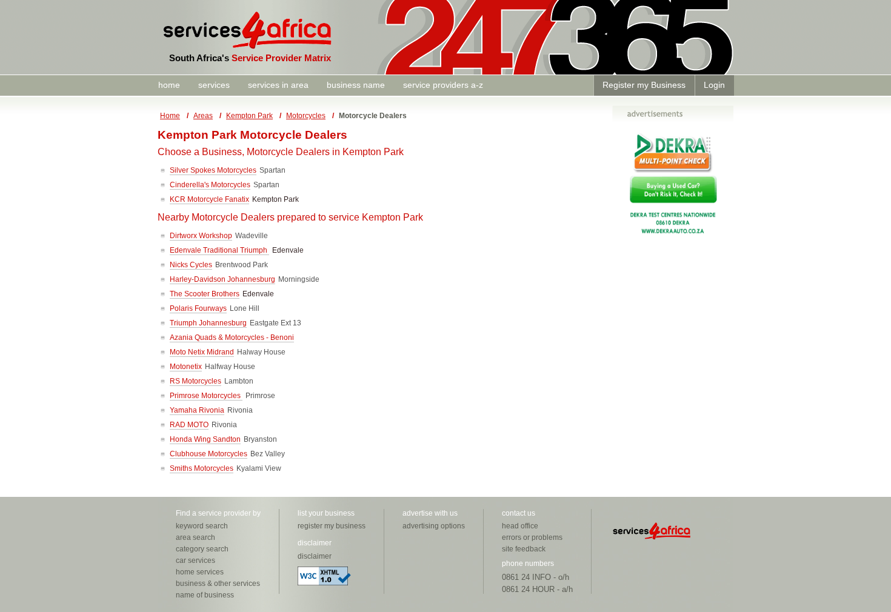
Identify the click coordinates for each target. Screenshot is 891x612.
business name (356, 85)
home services (200, 572)
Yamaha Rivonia (197, 410)
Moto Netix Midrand (202, 352)
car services (195, 560)
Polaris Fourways (198, 308)
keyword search (202, 526)
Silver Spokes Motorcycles (213, 170)
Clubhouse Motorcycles (208, 454)
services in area (278, 85)
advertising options (433, 526)
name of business (205, 595)
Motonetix (186, 366)
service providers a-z (443, 85)
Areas (203, 115)
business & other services (218, 583)
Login (714, 85)
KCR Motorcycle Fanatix (209, 199)
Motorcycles (305, 115)
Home (170, 115)
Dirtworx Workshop (201, 235)
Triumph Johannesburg (208, 323)
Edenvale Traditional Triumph (219, 250)
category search (202, 549)
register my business (331, 526)
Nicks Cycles (191, 265)
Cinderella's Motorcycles (210, 185)
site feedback (524, 549)
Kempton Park (249, 115)
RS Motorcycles (195, 381)
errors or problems (532, 537)
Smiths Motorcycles (201, 468)
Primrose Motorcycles (206, 395)
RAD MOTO (189, 425)
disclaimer (315, 556)
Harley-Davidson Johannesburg (222, 279)
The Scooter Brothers (204, 294)
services (214, 85)
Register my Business (644, 85)
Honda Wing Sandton (205, 439)
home (169, 85)
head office (520, 526)
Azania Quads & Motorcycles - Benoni (232, 337)
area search (195, 537)
